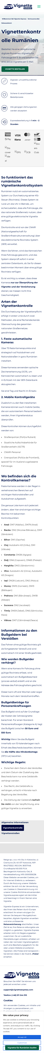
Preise (35, 954)
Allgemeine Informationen (14, 822)
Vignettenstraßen (10, 833)
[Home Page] (22, 6)
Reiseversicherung (12, 924)
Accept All (22, 1037)
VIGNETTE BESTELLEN (15, 69)
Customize (22, 1043)
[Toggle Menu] (38, 6)
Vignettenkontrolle (12, 828)
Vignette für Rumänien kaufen (22, 1047)
